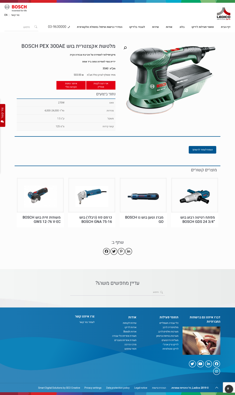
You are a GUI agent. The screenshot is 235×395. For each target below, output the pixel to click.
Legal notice (140, 388)
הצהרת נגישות (159, 388)
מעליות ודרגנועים (170, 340)
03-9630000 (57, 26)
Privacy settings (93, 388)
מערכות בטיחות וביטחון (167, 336)
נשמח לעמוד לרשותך (202, 149)
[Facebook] (216, 363)
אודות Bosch (130, 331)
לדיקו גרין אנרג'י (170, 344)
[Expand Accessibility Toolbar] (229, 389)
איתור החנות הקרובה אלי (71, 85)
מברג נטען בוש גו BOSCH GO (144, 219)
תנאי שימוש (130, 349)
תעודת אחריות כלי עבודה (124, 336)
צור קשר (15, 15)
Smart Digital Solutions (50, 388)
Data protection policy (118, 388)
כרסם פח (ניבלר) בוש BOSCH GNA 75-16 (95, 219)
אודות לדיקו (130, 327)
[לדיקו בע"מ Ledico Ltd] (224, 12)
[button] (125, 48)
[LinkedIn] (208, 363)
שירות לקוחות (129, 323)
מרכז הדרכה (130, 344)
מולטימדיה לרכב (170, 327)
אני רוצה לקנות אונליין (101, 85)
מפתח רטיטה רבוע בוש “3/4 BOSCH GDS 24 (197, 219)
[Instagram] (216, 371)
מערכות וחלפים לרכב (168, 331)
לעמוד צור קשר (86, 322)
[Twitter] (192, 363)
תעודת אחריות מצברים (125, 340)
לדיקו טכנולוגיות (170, 349)
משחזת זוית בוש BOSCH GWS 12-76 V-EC (42, 219)
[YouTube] (200, 363)
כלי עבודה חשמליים (168, 323)
